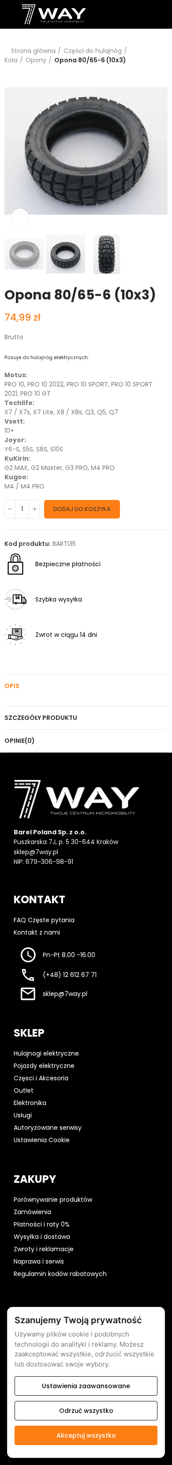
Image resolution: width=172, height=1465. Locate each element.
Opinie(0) (19, 740)
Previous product (139, 55)
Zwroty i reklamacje (44, 1249)
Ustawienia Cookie (42, 1140)
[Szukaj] (121, 14)
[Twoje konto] (139, 14)
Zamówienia (32, 1212)
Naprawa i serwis (39, 1261)
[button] (13, 151)
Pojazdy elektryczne (44, 1065)
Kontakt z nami (37, 932)
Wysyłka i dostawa (42, 1236)
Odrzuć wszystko (86, 1410)
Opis (11, 685)
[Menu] (8, 14)
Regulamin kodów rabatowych (60, 1273)
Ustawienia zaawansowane (86, 1386)
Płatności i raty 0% (42, 1224)
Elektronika (30, 1102)
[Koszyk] (156, 14)
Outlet (24, 1090)
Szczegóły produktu (40, 717)
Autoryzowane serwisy (48, 1127)
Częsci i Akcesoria (41, 1078)
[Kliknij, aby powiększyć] (20, 217)
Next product (161, 55)
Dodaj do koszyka (82, 509)
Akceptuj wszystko (86, 1435)
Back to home (150, 55)
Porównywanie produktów (53, 1199)
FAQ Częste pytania (44, 920)
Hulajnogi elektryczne (46, 1053)
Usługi (23, 1115)
